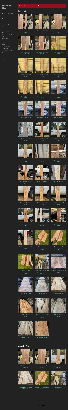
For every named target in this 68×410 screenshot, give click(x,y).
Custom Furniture (6, 46)
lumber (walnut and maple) (6, 31)
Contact (4, 53)
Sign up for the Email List (8, 50)
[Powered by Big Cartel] (42, 405)
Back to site (5, 55)
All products (5, 19)
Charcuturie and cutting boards (7, 35)
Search (4, 21)
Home (3, 16)
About (3, 44)
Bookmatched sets (6, 24)
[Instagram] (3, 59)
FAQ (3, 42)
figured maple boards (7, 29)
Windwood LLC (6, 6)
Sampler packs (5, 38)
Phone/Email (5, 48)
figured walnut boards (7, 27)
